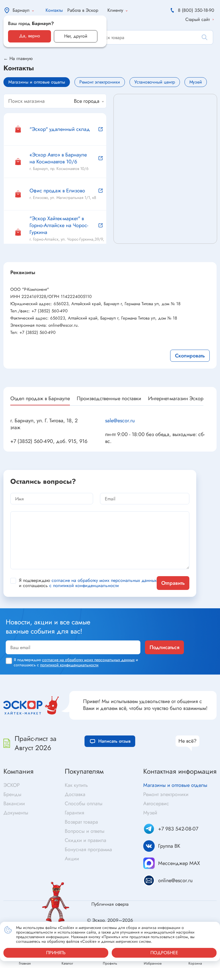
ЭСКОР (11, 785)
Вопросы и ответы (85, 831)
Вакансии (14, 803)
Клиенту (115, 10)
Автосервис (156, 803)
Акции (72, 858)
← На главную (18, 58)
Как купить (76, 785)
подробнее (164, 952)
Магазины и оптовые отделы (175, 785)
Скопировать (190, 355)
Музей (150, 812)
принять (56, 952)
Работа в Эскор (82, 10)
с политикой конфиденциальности (84, 585)
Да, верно (29, 35)
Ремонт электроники (165, 794)
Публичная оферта (110, 904)
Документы (15, 812)
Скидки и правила (85, 840)
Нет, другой (75, 36)
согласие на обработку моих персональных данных (104, 580)
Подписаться (164, 647)
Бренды (12, 794)
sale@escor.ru (120, 420)
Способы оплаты (84, 803)
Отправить (173, 583)
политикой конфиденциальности (69, 665)
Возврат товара (81, 822)
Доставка (75, 794)
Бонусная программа (88, 849)
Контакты (54, 10)
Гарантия (74, 812)
